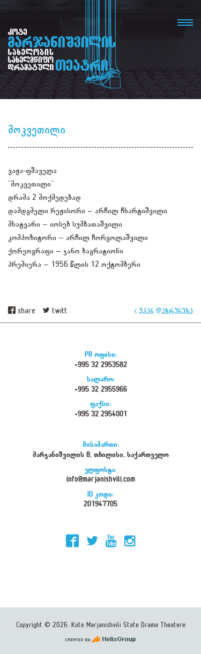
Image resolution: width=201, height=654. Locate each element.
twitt (58, 311)
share (25, 311)
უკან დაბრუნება (165, 310)
